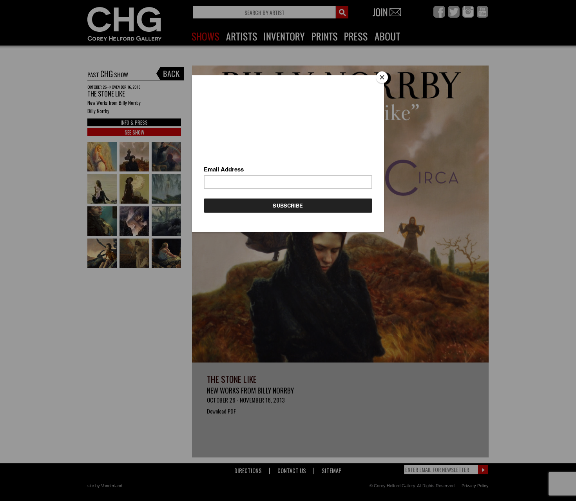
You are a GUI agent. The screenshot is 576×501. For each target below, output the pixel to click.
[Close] (382, 77)
